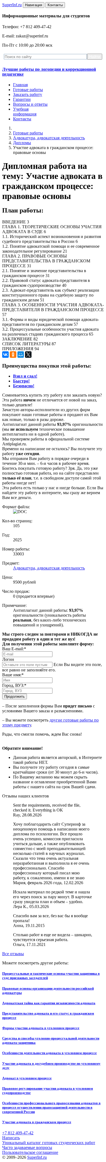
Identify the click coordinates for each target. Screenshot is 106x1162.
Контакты (22, 119)
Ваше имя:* (13, 674)
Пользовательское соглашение (30, 1152)
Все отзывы (13, 953)
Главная (20, 84)
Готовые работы (28, 89)
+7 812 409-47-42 (17, 1133)
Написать (11, 1137)
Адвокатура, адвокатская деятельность (49, 138)
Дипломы (22, 142)
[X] (28, 354)
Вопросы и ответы (30, 104)
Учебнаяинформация (24, 111)
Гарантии (22, 99)
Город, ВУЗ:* (14, 685)
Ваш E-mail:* (14, 648)
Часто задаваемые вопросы (27, 1147)
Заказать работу (27, 94)
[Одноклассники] (13, 354)
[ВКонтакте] (5, 354)
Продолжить (14, 696)
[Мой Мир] (20, 354)
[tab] (25, 376)
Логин (8, 659)
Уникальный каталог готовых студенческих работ (48, 1142)
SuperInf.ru (37, 1157)
